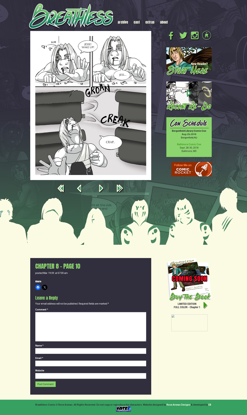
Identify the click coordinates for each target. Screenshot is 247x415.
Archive (123, 22)
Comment (41, 309)
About (164, 22)
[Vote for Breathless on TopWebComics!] (123, 408)
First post (61, 189)
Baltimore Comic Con (189, 144)
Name (39, 345)
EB (209, 404)
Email (39, 358)
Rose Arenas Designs (178, 404)
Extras (149, 22)
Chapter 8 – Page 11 (102, 189)
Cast (137, 22)
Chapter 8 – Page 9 (79, 189)
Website (39, 370)
